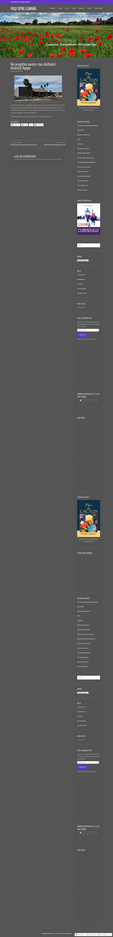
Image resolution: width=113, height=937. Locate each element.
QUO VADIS (80, 130)
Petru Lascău (20, 71)
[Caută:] (88, 245)
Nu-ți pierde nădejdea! (83, 176)
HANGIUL (80, 144)
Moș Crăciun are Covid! (83, 167)
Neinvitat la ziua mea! (83, 148)
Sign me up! (82, 334)
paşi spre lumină (23, 8)
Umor (73, 8)
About (89, 8)
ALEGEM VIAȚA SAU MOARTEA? (86, 162)
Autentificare (81, 279)
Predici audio (98, 8)
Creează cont (81, 275)
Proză (67, 8)
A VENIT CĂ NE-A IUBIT (83, 153)
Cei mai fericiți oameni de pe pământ (87, 125)
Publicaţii (81, 8)
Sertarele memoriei (82, 171)
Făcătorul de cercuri (83, 185)
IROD (78, 139)
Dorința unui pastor (82, 180)
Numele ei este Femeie (83, 135)
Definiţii (52, 8)
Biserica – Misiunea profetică (85, 158)
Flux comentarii (81, 288)
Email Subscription (84, 318)
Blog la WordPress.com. (48, 933)
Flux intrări (80, 284)
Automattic (68, 933)
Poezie (60, 8)
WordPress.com (81, 293)
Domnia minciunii (82, 190)
